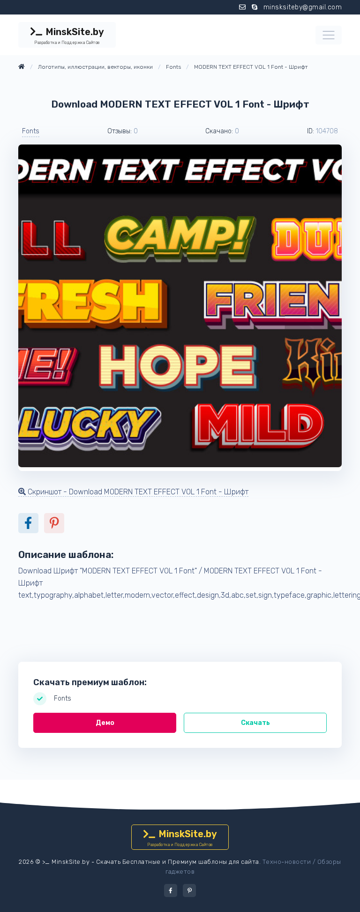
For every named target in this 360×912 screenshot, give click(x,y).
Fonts (30, 131)
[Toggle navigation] (328, 35)
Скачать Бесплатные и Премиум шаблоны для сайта (177, 861)
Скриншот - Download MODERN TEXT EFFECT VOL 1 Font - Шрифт (137, 491)
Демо (105, 723)
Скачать (255, 723)
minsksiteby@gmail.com (302, 7)
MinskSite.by (69, 35)
